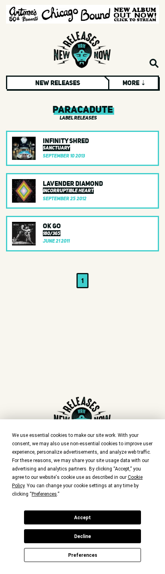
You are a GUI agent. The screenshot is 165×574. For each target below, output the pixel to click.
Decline (82, 536)
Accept (82, 517)
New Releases (57, 83)
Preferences (82, 555)
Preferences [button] (44, 494)
